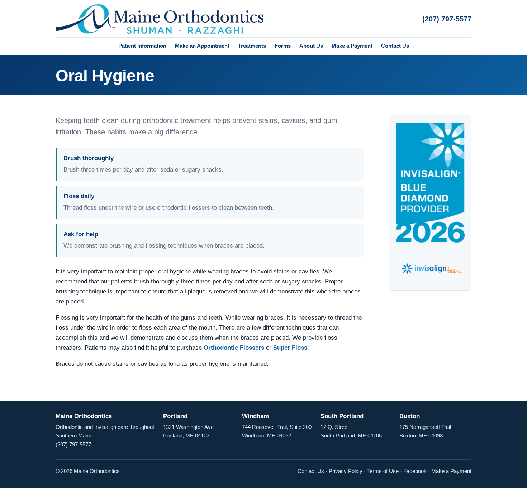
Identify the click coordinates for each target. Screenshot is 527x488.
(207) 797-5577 (446, 19)
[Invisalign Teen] (430, 266)
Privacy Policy (345, 471)
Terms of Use (383, 471)
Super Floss (290, 347)
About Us (311, 46)
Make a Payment (352, 46)
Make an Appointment (202, 46)
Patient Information (142, 46)
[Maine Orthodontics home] (160, 19)
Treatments (252, 46)
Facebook (415, 471)
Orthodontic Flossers (234, 347)
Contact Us (395, 46)
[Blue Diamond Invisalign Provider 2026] (430, 183)
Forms (283, 46)
